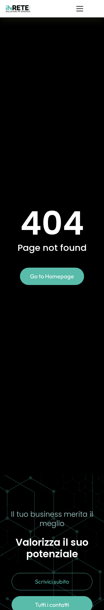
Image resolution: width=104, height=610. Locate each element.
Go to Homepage (52, 276)
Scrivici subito (52, 581)
